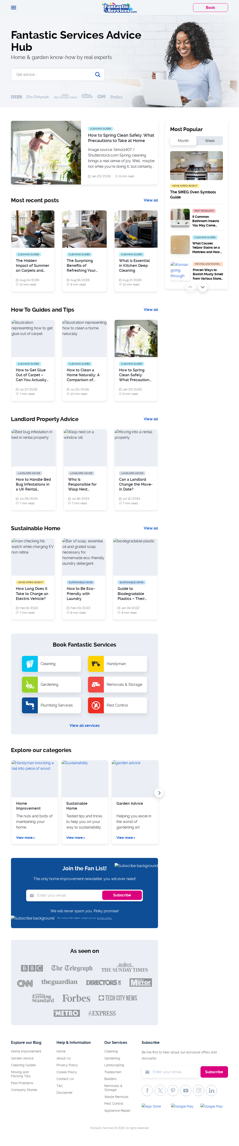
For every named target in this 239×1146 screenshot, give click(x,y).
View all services (85, 725)
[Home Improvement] (34, 779)
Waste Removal (116, 1097)
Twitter (160, 1090)
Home (61, 1051)
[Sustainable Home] (85, 779)
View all (151, 200)
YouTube (185, 1090)
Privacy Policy (67, 1065)
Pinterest (173, 1090)
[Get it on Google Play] (184, 1107)
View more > (25, 837)
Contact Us (65, 1079)
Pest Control (113, 1103)
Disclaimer (64, 1092)
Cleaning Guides (23, 1065)
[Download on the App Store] (154, 1107)
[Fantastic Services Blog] (119, 7)
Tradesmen (112, 1072)
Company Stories (24, 1090)
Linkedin (211, 1090)
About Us (63, 1058)
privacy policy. (104, 918)
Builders (110, 1079)
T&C (59, 1086)
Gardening (112, 1058)
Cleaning (111, 1051)
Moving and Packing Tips (21, 1074)
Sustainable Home (77, 806)
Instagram (198, 1090)
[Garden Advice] (135, 779)
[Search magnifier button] (98, 74)
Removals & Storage (113, 1088)
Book (210, 7)
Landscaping (114, 1065)
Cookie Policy (66, 1072)
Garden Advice (129, 803)
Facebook (147, 1090)
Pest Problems (22, 1083)
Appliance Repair (117, 1110)
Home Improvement (28, 806)
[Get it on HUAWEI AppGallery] (213, 1107)
